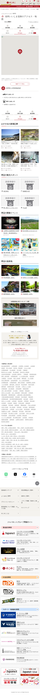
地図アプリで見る (20, 84)
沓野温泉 (3, 386)
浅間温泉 (17, 405)
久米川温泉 (22, 413)
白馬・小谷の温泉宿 (6, 442)
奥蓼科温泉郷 (4, 419)
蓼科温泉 (33, 409)
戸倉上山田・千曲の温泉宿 (21, 432)
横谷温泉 (32, 401)
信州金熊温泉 (14, 380)
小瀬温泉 (3, 378)
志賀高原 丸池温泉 (24, 366)
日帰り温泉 (20, 27)
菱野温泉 (24, 378)
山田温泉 (14, 401)
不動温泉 (26, 374)
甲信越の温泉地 (5, 9)
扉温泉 (3, 368)
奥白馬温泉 (24, 397)
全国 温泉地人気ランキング (11, 306)
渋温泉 (31, 399)
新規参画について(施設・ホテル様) (9, 507)
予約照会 (30, 4)
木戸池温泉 (4, 413)
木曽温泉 (30, 417)
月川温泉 (15, 390)
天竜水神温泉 (12, 415)
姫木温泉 (26, 399)
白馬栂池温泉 (4, 370)
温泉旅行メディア (6, 490)
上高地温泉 (14, 366)
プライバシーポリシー (7, 502)
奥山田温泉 (24, 384)
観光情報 (32, 27)
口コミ (7, 33)
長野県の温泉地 (14, 9)
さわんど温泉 (27, 368)
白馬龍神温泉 (13, 382)
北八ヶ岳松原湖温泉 (24, 380)
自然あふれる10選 (28, 312)
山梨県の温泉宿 (20, 419)
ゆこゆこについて (21, 6)
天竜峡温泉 (4, 388)
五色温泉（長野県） (17, 374)
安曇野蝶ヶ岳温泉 (30, 382)
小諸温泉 (32, 366)
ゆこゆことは (5, 513)
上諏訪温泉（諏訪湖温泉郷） (24, 395)
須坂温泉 (32, 376)
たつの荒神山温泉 (23, 376)
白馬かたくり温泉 (26, 386)
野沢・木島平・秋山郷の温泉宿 (25, 428)
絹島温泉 (28, 403)
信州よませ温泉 (30, 413)
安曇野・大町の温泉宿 (7, 448)
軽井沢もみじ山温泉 (6, 372)
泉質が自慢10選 (28, 306)
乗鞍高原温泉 (12, 395)
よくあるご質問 (5, 496)
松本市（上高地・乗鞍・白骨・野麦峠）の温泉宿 (13, 446)
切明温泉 (26, 401)
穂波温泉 (20, 401)
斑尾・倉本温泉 (5, 376)
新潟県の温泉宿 (5, 421)
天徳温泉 (30, 393)
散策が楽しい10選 (11, 312)
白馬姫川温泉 (4, 409)
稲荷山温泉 (24, 393)
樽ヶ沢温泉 (9, 368)
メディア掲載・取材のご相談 (29, 501)
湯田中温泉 (28, 411)
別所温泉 (19, 407)
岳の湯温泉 (11, 388)
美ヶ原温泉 (12, 407)
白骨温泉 (3, 403)
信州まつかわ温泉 (5, 393)
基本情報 (7, 27)
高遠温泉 (27, 390)
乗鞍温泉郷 (4, 395)
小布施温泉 (4, 405)
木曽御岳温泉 (4, 399)
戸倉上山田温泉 (32, 405)
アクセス (20, 33)
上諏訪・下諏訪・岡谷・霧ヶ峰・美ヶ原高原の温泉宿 (14, 440)
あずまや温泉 (19, 409)
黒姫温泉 (30, 397)
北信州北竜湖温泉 (5, 374)
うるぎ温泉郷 (4, 384)
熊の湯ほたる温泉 (13, 413)
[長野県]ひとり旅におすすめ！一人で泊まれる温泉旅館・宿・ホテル (18, 462)
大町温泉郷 (18, 388)
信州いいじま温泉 (24, 9)
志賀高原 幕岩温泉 (22, 415)
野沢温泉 (21, 411)
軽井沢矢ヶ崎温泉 (24, 372)
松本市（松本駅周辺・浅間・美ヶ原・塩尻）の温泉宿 (14, 444)
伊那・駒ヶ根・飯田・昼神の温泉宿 (23, 448)
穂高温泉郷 (25, 388)
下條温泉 (21, 390)
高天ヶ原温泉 (16, 378)
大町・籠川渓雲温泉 (6, 390)
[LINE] (6, 474)
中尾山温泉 (21, 403)
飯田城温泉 (32, 407)
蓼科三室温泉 (21, 382)
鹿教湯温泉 (23, 405)
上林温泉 (12, 409)
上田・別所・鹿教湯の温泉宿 (27, 430)
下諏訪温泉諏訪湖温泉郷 (7, 397)
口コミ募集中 (8, 21)
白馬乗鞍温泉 (4, 382)
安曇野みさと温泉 (5, 411)
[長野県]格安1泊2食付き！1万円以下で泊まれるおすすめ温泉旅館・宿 (18, 456)
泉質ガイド (20, 323)
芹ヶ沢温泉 (30, 378)
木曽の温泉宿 (4, 450)
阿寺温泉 (11, 405)
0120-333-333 (22, 350)
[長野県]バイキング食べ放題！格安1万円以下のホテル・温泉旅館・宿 (18, 458)
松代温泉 (25, 407)
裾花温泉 (17, 397)
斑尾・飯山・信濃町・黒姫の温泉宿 (19, 450)
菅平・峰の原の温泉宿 (7, 432)
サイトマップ (25, 507)
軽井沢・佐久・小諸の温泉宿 (8, 434)
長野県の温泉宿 (29, 419)
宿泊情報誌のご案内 (27, 490)
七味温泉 (9, 403)
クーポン (32, 33)
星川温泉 (18, 386)
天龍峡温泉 (14, 411)
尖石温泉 (9, 378)
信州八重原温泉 (5, 380)
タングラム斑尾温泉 (6, 417)
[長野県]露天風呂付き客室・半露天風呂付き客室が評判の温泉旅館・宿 (19, 460)
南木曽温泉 (27, 409)
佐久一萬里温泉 (16, 393)
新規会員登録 (30, 6)
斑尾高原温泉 (33, 374)
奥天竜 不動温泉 (17, 368)
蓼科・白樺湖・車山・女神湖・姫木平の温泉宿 (13, 438)
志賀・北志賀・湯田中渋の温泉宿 (9, 430)
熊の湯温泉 (16, 372)
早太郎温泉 (4, 415)
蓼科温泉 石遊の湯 (15, 384)
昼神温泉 (12, 419)
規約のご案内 (25, 496)
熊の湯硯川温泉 (17, 417)
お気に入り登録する (34, 21)
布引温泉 (19, 370)
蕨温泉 (15, 403)
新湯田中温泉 (10, 386)
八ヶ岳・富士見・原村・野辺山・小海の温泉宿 (13, 436)
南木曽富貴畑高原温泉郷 (16, 399)
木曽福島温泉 (14, 376)
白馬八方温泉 (4, 407)
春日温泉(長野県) (5, 366)
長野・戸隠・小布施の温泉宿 (8, 428)
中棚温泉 (25, 370)
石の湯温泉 (12, 370)
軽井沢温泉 (31, 384)
